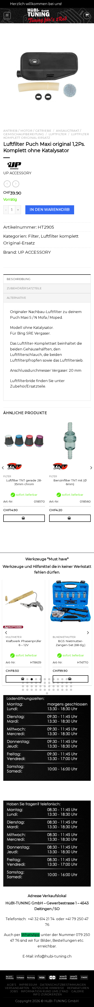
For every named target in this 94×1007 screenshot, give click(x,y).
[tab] (47, 279)
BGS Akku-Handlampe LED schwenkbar (23, 643)
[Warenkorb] (86, 15)
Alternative (16, 297)
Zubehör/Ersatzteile (24, 288)
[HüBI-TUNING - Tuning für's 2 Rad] (47, 15)
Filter (33, 236)
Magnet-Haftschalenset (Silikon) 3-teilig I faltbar (70, 643)
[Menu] (7, 15)
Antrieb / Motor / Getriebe (27, 130)
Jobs (14, 991)
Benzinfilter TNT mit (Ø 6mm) (70, 482)
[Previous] (3, 477)
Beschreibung (18, 279)
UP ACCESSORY (34, 252)
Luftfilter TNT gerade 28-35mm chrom (24, 482)
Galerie (77, 991)
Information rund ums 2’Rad (44, 991)
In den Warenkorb (50, 210)
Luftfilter (57, 134)
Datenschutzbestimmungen (63, 984)
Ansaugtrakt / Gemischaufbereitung (42, 132)
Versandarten (17, 988)
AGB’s (11, 984)
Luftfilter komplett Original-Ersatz (46, 135)
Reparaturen (78, 988)
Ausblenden (73, 4)
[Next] (91, 477)
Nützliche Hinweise (48, 988)
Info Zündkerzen (47, 994)
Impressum (28, 984)
